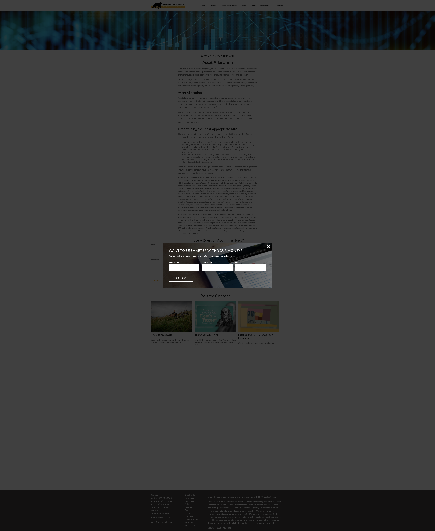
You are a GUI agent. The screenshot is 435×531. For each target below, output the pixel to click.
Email (237, 262)
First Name (174, 262)
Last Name (207, 262)
